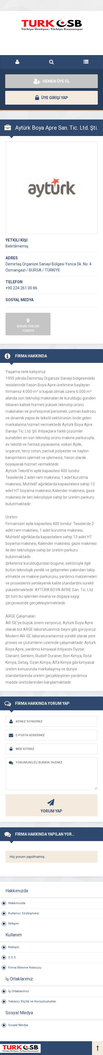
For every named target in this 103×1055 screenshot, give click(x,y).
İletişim (13, 923)
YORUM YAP (51, 811)
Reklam (13, 947)
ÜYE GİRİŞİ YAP (54, 98)
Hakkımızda (16, 903)
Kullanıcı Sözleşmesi (23, 913)
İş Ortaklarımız (18, 991)
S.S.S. (12, 957)
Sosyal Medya (18, 1025)
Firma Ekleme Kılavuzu (24, 967)
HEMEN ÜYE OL (56, 81)
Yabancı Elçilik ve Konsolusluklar (32, 1001)
